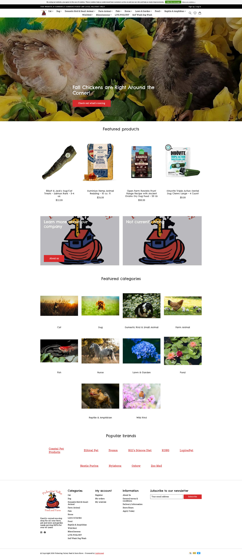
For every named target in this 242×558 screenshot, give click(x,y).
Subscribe (192, 496)
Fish (59, 372)
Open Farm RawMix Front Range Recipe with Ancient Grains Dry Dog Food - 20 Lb (141, 193)
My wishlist (100, 502)
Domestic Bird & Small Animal (141, 327)
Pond (183, 372)
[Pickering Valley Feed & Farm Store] (43, 13)
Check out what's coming (91, 103)
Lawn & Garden (142, 372)
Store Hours (128, 508)
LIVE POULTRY (122, 15)
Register (99, 495)
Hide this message (173, 2)
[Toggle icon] (190, 13)
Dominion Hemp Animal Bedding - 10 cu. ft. (100, 192)
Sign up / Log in (195, 7)
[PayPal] (194, 553)
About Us (127, 495)
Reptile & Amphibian (100, 417)
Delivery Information (133, 504)
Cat (59, 327)
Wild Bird (142, 417)
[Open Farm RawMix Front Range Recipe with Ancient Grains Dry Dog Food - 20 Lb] (141, 162)
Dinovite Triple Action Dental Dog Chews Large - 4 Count (183, 192)
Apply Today (128, 511)
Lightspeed (99, 553)
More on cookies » (188, 2)
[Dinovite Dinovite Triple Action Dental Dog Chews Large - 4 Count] (183, 162)
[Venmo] (198, 553)
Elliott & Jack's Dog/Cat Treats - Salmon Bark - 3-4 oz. (59, 193)
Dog (100, 327)
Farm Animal (183, 327)
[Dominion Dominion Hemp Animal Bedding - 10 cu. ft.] (100, 162)
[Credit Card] (190, 553)
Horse (100, 372)
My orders (100, 499)
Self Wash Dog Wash (142, 15)
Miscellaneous (74, 531)
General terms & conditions (130, 500)
